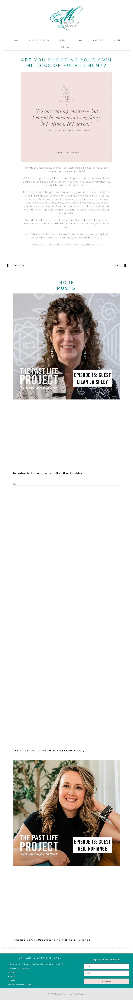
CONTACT (67, 47)
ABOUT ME (98, 40)
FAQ (80, 40)
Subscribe (106, 981)
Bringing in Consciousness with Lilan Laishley (48, 473)
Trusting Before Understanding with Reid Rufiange (52, 940)
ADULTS (63, 40)
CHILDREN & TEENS (39, 40)
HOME (16, 40)
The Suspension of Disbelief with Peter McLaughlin (52, 750)
